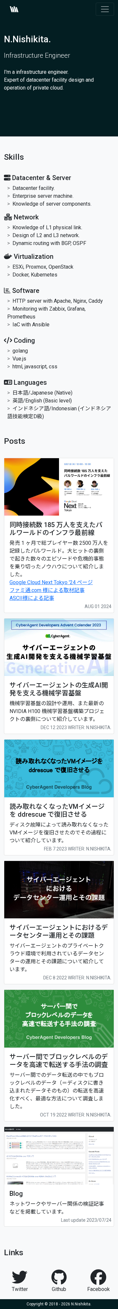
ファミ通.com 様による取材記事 (47, 590)
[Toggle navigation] (105, 9)
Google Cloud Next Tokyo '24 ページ (51, 582)
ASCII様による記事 (32, 598)
